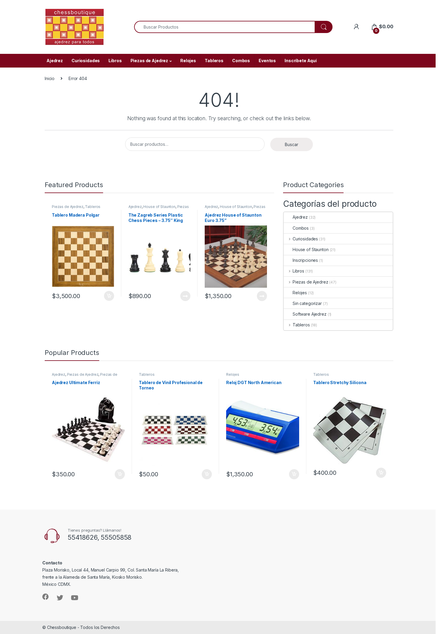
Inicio (50, 78)
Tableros (214, 60)
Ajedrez (54, 60)
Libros (115, 60)
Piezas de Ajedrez (149, 60)
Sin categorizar (307, 303)
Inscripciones (305, 260)
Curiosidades (86, 60)
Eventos (267, 60)
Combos (241, 60)
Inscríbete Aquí (301, 60)
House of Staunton (159, 206)
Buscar (291, 144)
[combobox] (224, 27)
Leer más (185, 296)
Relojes (188, 60)
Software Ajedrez (310, 314)
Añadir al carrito (108, 296)
